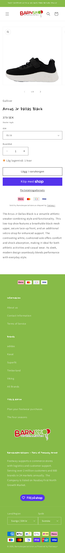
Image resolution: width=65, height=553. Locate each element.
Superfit (12, 362)
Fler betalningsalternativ (32, 190)
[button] (7, 14)
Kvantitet (7, 144)
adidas (11, 346)
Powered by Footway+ (47, 546)
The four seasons (17, 417)
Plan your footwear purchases (24, 409)
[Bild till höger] (40, 92)
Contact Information (19, 315)
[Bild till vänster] (25, 92)
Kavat (10, 354)
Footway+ (51, 205)
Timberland (14, 370)
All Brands (13, 386)
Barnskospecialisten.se (26, 546)
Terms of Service (16, 323)
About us (12, 307)
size (4, 128)
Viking (10, 378)
